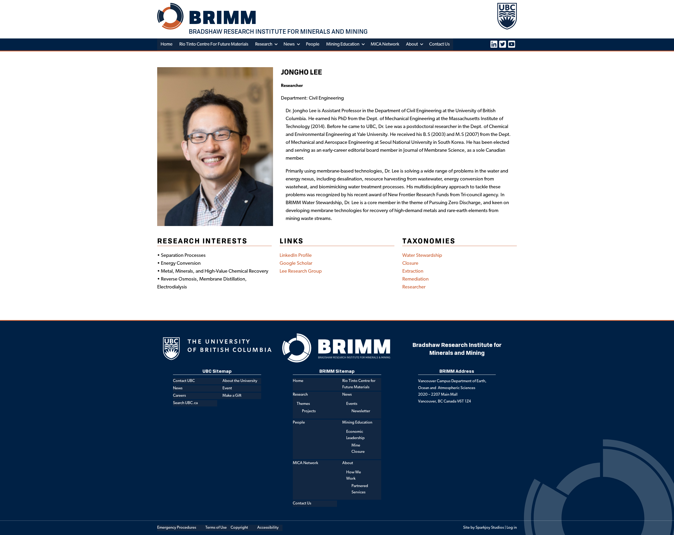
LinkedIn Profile (296, 255)
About (412, 44)
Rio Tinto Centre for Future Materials (213, 44)
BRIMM (223, 17)
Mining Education (342, 44)
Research (263, 44)
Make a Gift (231, 396)
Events (351, 404)
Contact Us (439, 44)
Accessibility (268, 528)
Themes (303, 404)
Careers (179, 396)
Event (227, 388)
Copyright (239, 528)
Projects (309, 411)
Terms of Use (216, 528)
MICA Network (385, 44)
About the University (239, 381)
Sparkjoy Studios (489, 528)
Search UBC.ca (185, 403)
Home (166, 44)
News (289, 44)
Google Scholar (296, 263)
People (312, 44)
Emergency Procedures (176, 528)
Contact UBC (184, 381)
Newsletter (360, 411)
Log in (512, 528)
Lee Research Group (301, 271)
